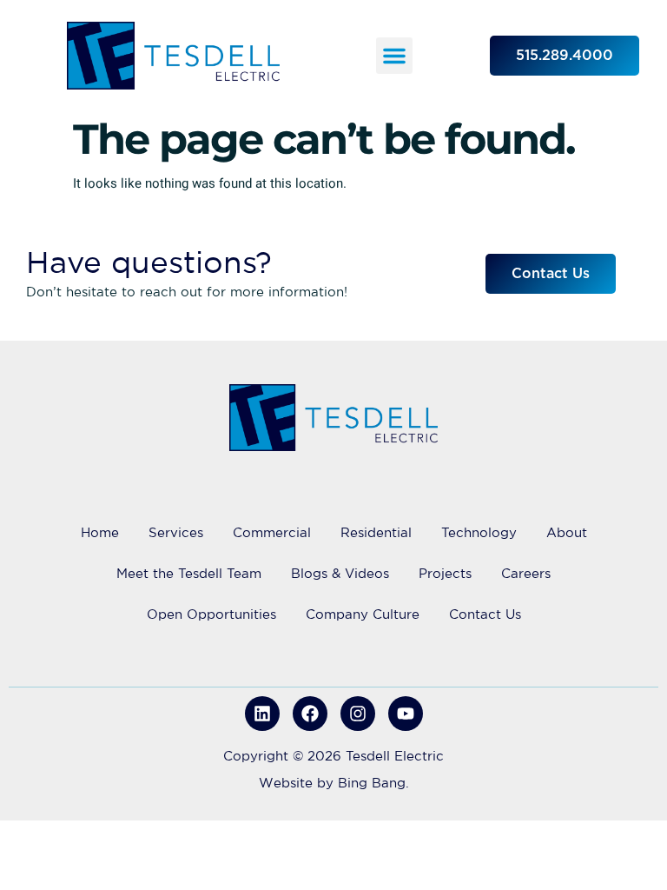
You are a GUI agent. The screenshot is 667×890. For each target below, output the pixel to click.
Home (100, 532)
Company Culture (362, 614)
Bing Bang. (373, 782)
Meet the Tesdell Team (188, 573)
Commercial (272, 532)
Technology (479, 532)
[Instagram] (357, 713)
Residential (376, 532)
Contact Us (485, 614)
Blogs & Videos (340, 573)
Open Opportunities (211, 614)
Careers (526, 573)
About (566, 532)
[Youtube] (405, 713)
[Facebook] (310, 713)
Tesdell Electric (395, 755)
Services (176, 532)
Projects (445, 573)
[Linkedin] (262, 713)
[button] (394, 55)
